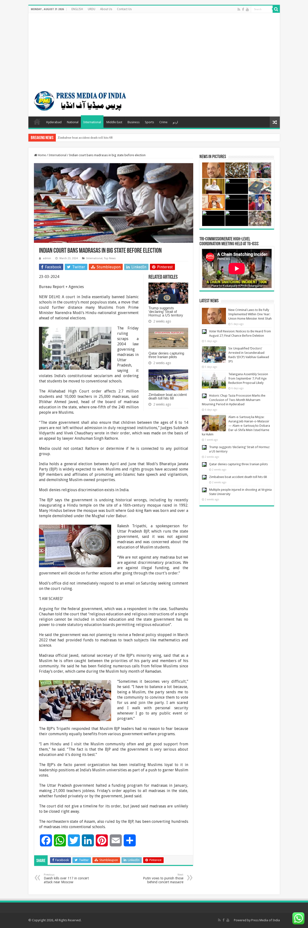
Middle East (114, 122)
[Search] (276, 9)
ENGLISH (77, 9)
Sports (149, 122)
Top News (110, 258)
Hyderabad (54, 122)
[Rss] (239, 9)
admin (47, 258)
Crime (163, 122)
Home (37, 121)
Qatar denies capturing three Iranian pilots (166, 355)
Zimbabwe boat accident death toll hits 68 (85, 137)
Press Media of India (265, 920)
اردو (175, 122)
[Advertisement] (154, 49)
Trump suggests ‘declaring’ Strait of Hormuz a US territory (165, 311)
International (92, 122)
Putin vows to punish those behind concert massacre (163, 878)
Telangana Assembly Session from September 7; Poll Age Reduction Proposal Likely (248, 378)
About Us (106, 9)
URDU (91, 9)
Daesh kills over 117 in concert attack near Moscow (66, 878)
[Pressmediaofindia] (80, 100)
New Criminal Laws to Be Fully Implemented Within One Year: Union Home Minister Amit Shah (250, 314)
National (72, 122)
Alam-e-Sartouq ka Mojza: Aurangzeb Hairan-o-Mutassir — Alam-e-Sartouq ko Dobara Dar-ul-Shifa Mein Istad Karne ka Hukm (236, 425)
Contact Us (124, 9)
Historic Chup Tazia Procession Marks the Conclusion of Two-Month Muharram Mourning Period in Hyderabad (233, 400)
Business (134, 122)
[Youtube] (247, 9)
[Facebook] (243, 9)
